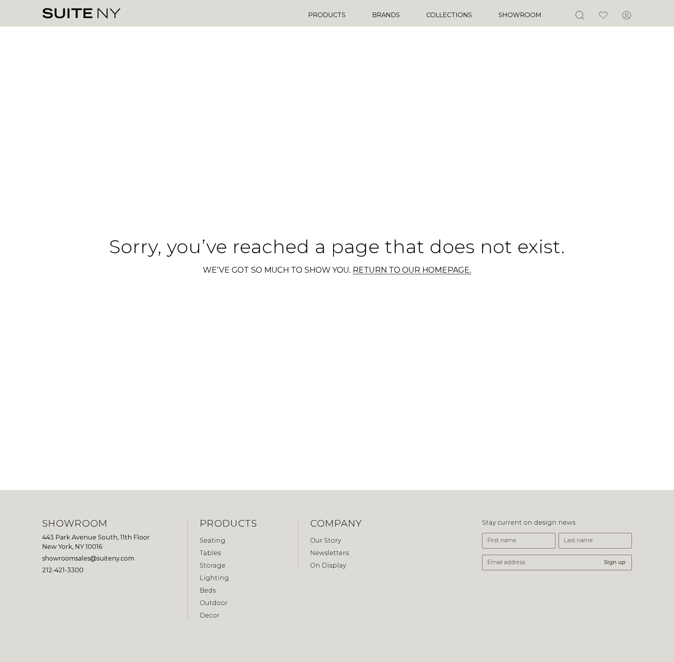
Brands (386, 15)
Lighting (214, 578)
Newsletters (329, 553)
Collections (449, 15)
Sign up (615, 562)
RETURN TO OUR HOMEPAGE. (412, 270)
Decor (210, 615)
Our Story (325, 540)
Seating (212, 540)
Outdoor (214, 603)
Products (327, 15)
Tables (210, 553)
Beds (208, 590)
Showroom (519, 15)
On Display (328, 565)
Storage (212, 565)
